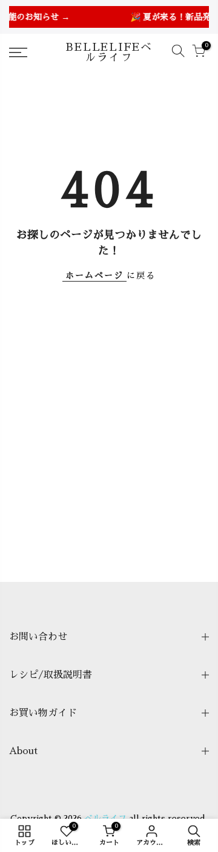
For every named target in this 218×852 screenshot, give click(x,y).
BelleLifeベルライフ (109, 52)
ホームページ (94, 275)
